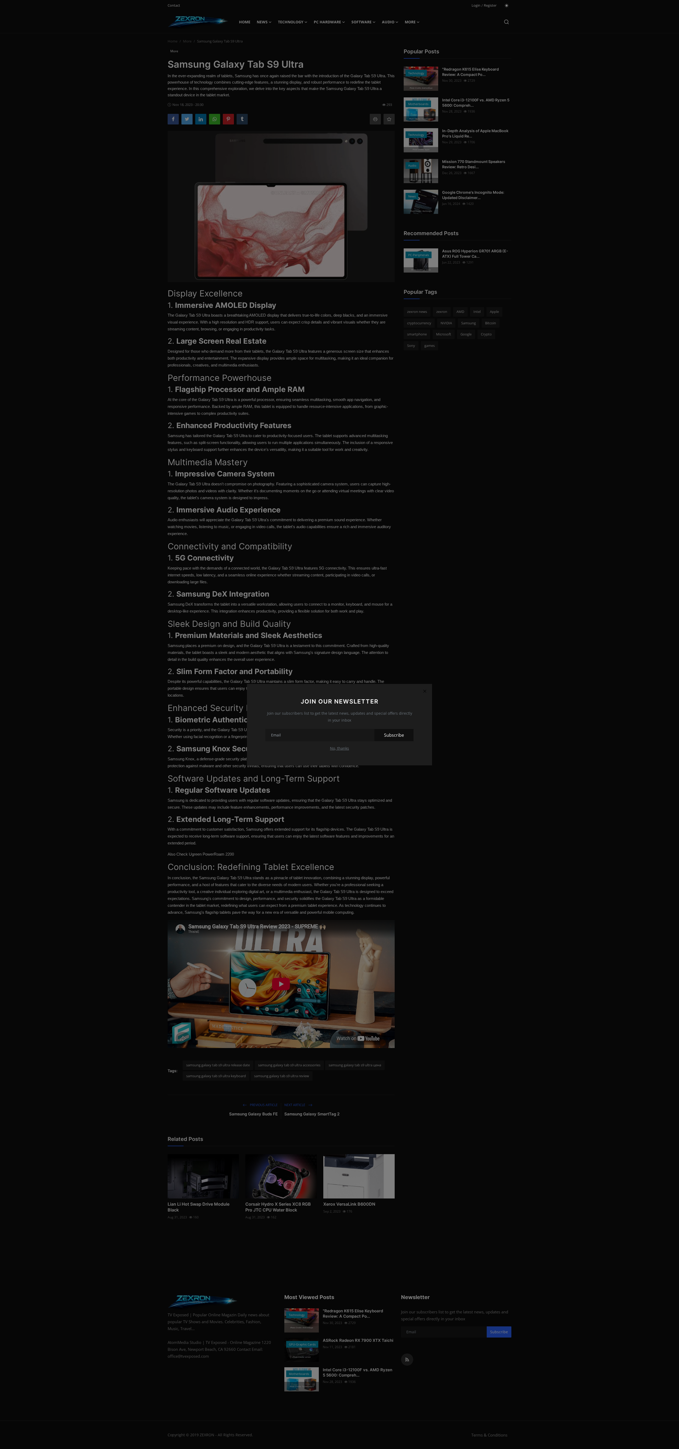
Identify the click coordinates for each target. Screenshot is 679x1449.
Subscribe (394, 735)
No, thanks (339, 748)
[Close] (425, 691)
